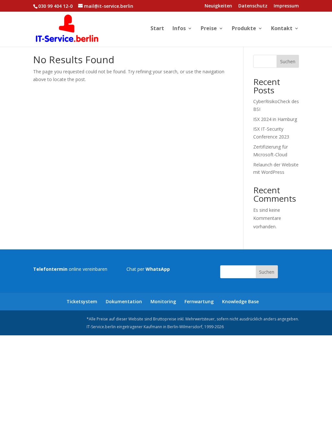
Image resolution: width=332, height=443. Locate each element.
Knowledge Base (240, 301)
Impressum (286, 6)
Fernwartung (199, 301)
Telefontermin (50, 269)
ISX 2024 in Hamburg (275, 119)
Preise (209, 29)
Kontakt (281, 29)
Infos (179, 29)
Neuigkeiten (218, 6)
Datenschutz (252, 6)
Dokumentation (124, 301)
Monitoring (163, 301)
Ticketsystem (81, 301)
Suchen (287, 61)
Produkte (244, 29)
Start (157, 29)
